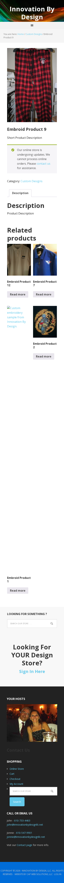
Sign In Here (32, 671)
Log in (57, 874)
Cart (12, 773)
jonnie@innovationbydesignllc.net (26, 837)
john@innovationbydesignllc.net (25, 824)
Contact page (24, 845)
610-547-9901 (24, 832)
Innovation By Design (32, 13)
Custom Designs (34, 34)
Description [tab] (20, 193)
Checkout (15, 779)
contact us (43, 164)
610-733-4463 (22, 820)
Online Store (17, 768)
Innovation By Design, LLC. (37, 870)
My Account (16, 784)
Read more (17, 294)
